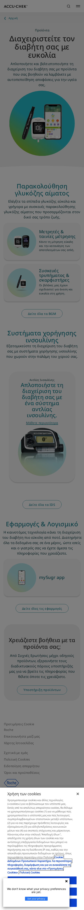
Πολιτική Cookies (30, 872)
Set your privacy (36, 898)
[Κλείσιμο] (77, 794)
